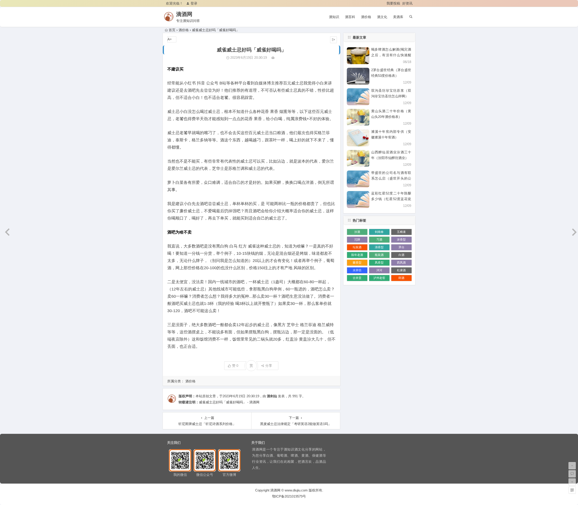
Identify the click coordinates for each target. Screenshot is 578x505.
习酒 (379, 239)
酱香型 (357, 262)
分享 (268, 365)
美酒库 (398, 17)
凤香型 (379, 262)
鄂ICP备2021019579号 (289, 496)
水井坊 (357, 270)
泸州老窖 (379, 278)
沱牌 (357, 239)
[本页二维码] (572, 490)
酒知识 (334, 17)
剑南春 (379, 232)
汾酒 (357, 232)
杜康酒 (401, 270)
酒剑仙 (272, 396)
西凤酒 (401, 262)
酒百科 (350, 17)
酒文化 (382, 17)
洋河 (379, 270)
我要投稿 (393, 3)
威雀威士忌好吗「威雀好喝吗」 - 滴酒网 (229, 402)
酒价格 (366, 17)
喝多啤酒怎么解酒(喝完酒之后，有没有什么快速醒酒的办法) (391, 55)
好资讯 (407, 3)
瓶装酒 (379, 255)
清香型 (379, 247)
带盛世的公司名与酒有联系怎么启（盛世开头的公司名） (391, 178)
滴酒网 (184, 14)
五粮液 (401, 232)
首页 (172, 30)
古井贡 (357, 278)
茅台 (401, 247)
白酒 (401, 255)
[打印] (273, 57)
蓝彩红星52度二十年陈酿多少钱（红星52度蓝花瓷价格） (391, 198)
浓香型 (401, 239)
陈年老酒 (357, 255)
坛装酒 (357, 247)
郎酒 (401, 278)
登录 (194, 3)
